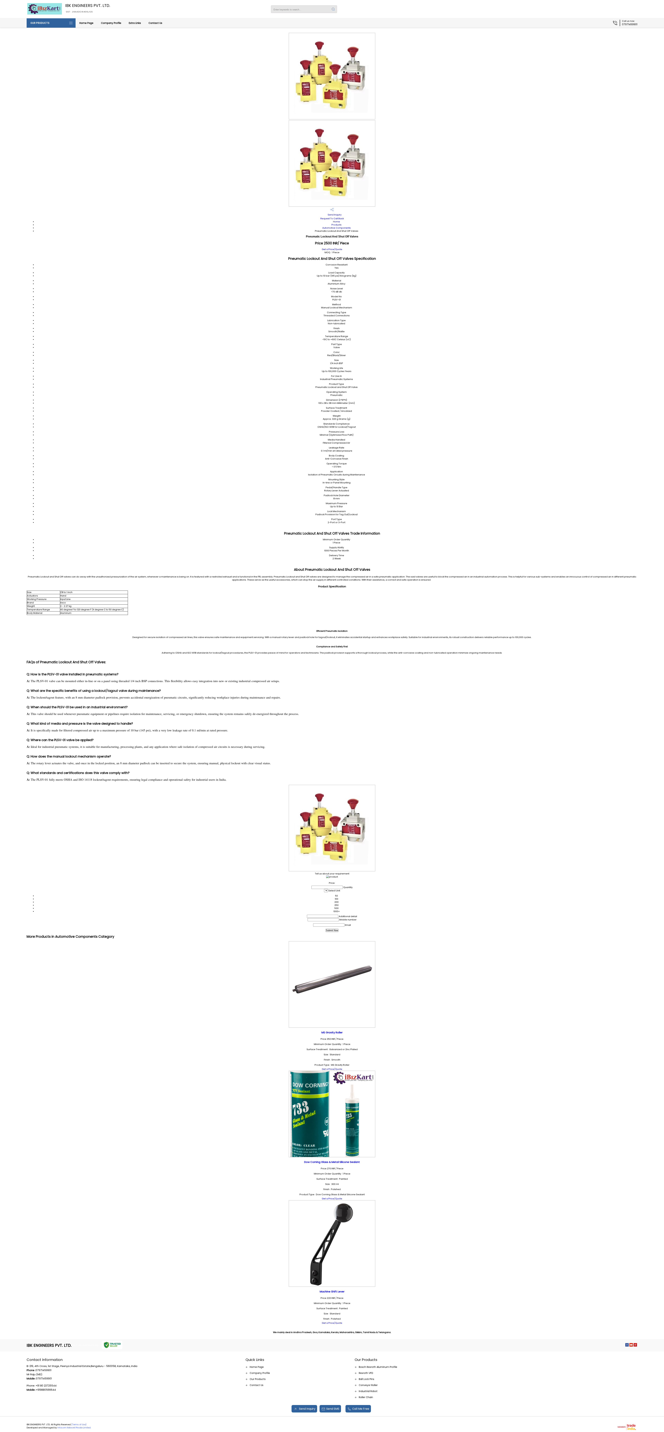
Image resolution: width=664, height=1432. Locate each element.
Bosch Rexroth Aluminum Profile (378, 1367)
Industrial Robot (368, 1391)
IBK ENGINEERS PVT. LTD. (87, 8)
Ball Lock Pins (366, 1379)
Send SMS (332, 1409)
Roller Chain (366, 1397)
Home (336, 221)
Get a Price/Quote (332, 249)
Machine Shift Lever (332, 1291)
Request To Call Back (332, 218)
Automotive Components (336, 227)
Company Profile (111, 23)
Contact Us (155, 23)
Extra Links (135, 23)
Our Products (39, 23)
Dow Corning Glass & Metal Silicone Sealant (332, 1162)
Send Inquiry (334, 214)
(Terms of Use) (78, 1424)
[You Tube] (631, 1346)
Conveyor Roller (368, 1385)
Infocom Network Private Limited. (74, 1427)
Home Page (86, 23)
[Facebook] (627, 1346)
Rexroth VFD (366, 1373)
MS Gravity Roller (332, 1032)
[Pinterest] (635, 1346)
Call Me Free (360, 1409)
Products (336, 224)
